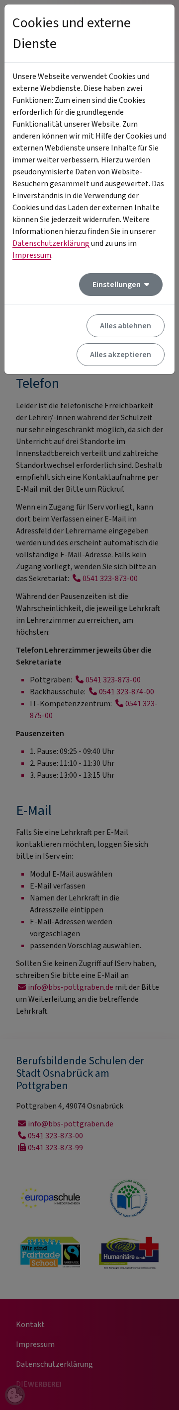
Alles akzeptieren (120, 354)
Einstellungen (117, 284)
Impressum (31, 255)
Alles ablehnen (125, 325)
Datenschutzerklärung (51, 243)
